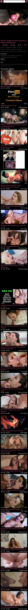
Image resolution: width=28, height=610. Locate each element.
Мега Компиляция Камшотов (9, 607)
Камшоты (19, 55)
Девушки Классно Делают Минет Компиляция (14, 549)
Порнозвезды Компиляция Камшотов (11, 509)
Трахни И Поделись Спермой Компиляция (13, 490)
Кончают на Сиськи (15, 64)
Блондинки (4, 55)
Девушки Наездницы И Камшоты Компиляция (14, 569)
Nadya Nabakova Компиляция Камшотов (12, 206)
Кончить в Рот (5, 64)
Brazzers (8, 66)
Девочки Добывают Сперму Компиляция (12, 86)
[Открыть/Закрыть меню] (27, 1)
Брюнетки (10, 57)
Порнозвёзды (11, 55)
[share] (25, 45)
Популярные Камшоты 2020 (9, 105)
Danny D (3, 61)
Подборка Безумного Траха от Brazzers (12, 431)
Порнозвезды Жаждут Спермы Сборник (12, 471)
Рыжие (15, 57)
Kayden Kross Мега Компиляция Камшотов (13, 588)
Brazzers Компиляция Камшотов (10, 246)
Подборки (3, 57)
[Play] (14, 17)
